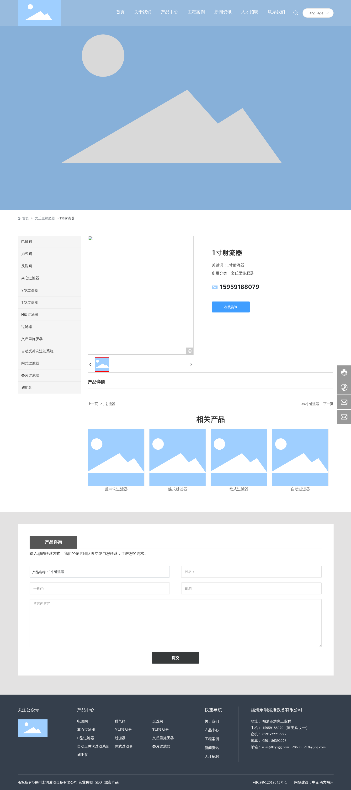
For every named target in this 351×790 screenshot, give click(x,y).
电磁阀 (82, 721)
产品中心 (212, 730)
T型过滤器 (160, 730)
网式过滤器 (124, 746)
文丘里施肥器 (45, 218)
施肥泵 (82, 755)
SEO (98, 782)
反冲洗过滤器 (116, 489)
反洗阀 (157, 721)
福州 (330, 782)
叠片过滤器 (161, 746)
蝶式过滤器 (177, 489)
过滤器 (120, 738)
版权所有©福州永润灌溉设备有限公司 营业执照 (55, 782)
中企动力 (319, 782)
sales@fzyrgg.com (275, 747)
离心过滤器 (86, 730)
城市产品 (111, 782)
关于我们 (212, 721)
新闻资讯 (212, 748)
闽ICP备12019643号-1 (269, 782)
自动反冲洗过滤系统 (93, 746)
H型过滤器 (85, 738)
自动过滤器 (300, 489)
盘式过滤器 (239, 489)
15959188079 (239, 286)
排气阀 (120, 721)
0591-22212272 (274, 734)
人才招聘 (212, 757)
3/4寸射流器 (310, 404)
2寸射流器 (107, 404)
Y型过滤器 (123, 730)
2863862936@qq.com (309, 747)
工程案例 (212, 739)
